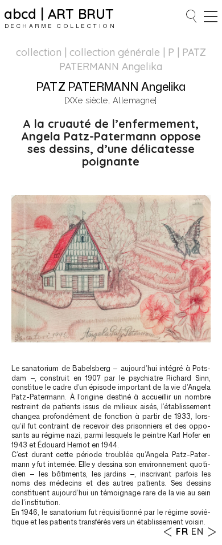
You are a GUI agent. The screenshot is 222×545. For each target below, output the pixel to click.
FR (182, 531)
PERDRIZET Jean (211, 531)
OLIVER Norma (168, 531)
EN (197, 531)
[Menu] (210, 16)
